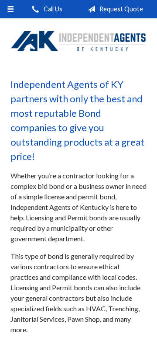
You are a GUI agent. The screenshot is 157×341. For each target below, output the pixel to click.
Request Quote (120, 9)
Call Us (52, 9)
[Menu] (10, 9)
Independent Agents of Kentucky (78, 41)
